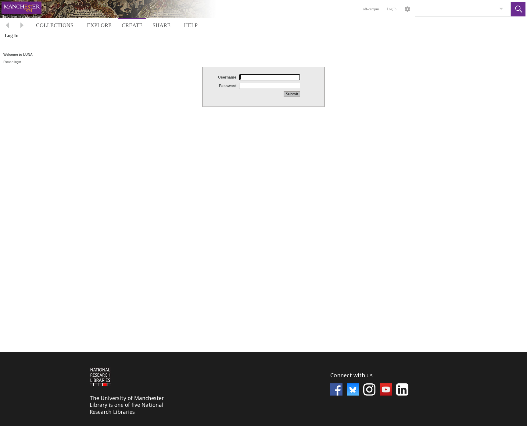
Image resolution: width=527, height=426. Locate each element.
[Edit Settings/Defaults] (407, 9)
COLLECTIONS (54, 25)
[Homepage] (115, 9)
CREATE (132, 25)
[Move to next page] (22, 26)
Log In (391, 9)
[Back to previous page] (7, 26)
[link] (501, 9)
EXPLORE (99, 25)
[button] (518, 9)
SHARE (161, 25)
